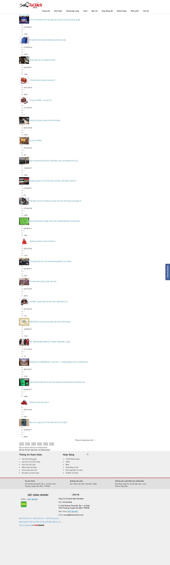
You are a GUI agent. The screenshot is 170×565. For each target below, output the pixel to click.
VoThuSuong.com (52, 518)
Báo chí (95, 11)
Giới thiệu (58, 11)
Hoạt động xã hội (72, 467)
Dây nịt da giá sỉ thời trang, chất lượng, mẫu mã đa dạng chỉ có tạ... (54, 160)
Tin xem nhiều (24, 15)
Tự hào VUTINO (35, 140)
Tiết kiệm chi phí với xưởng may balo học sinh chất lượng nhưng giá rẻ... (56, 201)
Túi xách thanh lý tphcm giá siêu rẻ (42, 80)
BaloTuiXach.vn (38, 518)
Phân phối (135, 11)
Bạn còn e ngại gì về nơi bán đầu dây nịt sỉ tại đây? (48, 422)
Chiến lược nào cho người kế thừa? (42, 60)
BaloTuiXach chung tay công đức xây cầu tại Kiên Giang (50, 321)
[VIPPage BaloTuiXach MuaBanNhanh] (24, 504)
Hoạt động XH (107, 11)
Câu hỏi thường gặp (29, 459)
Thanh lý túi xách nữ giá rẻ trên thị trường (45, 120)
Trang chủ (46, 11)
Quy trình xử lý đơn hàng (31, 462)
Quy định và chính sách (30, 473)
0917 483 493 (32, 499)
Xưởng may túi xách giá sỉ (39, 402)
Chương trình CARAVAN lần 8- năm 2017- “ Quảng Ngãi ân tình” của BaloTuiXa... (59, 362)
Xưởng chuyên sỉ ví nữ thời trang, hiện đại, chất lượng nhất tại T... (54, 181)
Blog (67, 464)
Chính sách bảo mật (29, 470)
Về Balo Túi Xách (72, 473)
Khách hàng (122, 11)
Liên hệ (146, 11)
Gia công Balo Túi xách (74, 470)
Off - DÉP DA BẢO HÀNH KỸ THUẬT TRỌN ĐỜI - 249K (50, 342)
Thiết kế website (25, 525)
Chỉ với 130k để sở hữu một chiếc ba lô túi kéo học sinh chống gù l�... (55, 20)
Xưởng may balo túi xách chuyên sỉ (42, 241)
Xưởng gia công (72, 11)
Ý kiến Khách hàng (72, 459)
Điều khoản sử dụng (29, 467)
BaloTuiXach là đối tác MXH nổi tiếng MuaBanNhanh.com (40, 522)
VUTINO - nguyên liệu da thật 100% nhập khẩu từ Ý (49, 301)
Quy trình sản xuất (28, 464)
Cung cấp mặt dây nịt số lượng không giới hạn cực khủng (50, 261)
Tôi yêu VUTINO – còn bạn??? (41, 100)
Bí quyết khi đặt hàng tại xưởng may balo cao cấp (48, 40)
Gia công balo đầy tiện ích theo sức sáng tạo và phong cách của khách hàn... (58, 382)
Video (68, 462)
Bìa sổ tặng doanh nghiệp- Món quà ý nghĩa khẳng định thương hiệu (55, 221)
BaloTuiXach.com (25, 518)
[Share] (21, 444)
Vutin (85, 11)
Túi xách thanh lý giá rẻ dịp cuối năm (43, 281)
